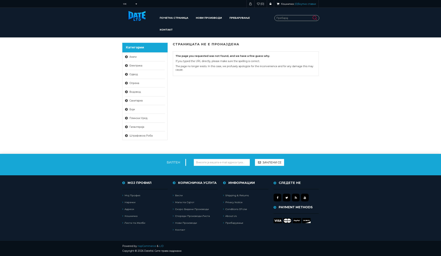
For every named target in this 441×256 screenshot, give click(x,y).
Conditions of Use (236, 209)
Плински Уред (138, 118)
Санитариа (136, 100)
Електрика (135, 65)
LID (161, 246)
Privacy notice (234, 202)
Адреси (129, 209)
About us (231, 216)
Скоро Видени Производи (192, 209)
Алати (133, 56)
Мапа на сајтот (184, 202)
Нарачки (130, 202)
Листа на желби (135, 222)
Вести (179, 195)
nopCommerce (147, 246)
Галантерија (136, 126)
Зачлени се (272, 162)
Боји (132, 109)
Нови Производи (209, 17)
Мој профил (132, 195)
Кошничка (131, 216)
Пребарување (239, 17)
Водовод (135, 91)
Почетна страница (174, 17)
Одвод (133, 74)
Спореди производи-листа (192, 216)
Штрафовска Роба (141, 135)
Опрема (134, 83)
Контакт (166, 29)
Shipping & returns (237, 195)
